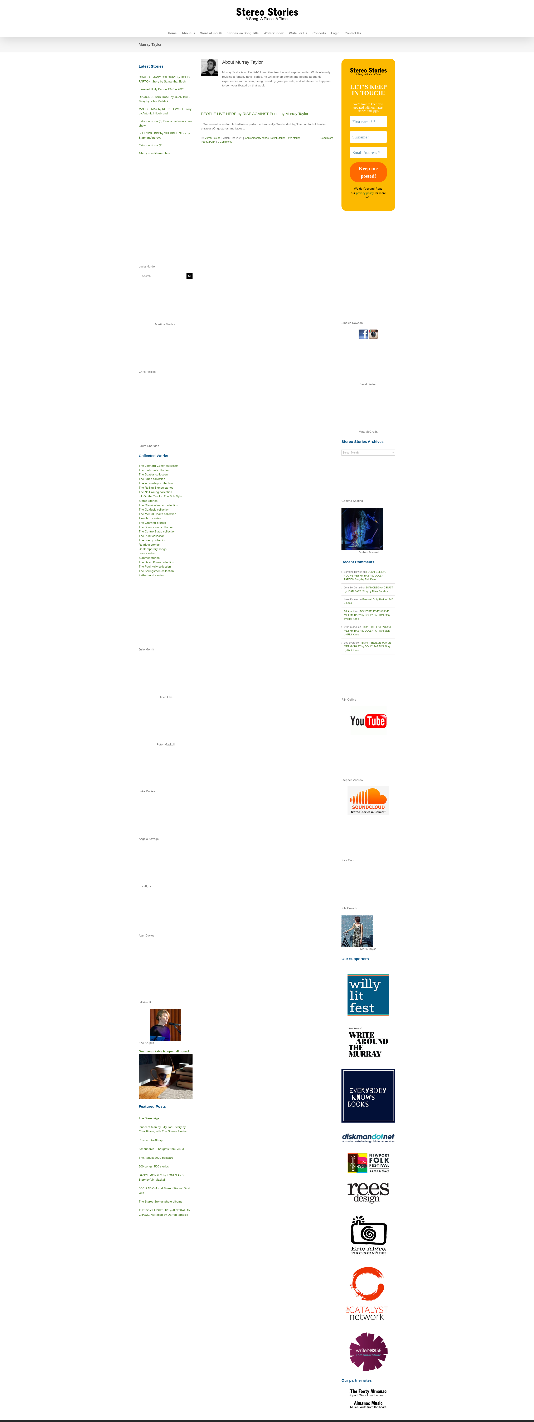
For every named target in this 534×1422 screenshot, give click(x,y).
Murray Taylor (212, 138)
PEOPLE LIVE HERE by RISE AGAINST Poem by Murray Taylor (254, 114)
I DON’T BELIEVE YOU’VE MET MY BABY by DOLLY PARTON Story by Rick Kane (365, 575)
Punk (212, 141)
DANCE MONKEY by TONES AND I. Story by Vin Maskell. (162, 1177)
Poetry (204, 141)
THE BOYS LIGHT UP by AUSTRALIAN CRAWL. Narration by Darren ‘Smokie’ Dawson (164, 1213)
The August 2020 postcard (156, 1157)
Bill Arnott (349, 611)
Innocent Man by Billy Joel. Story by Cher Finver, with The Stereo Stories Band (163, 1129)
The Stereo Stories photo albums (160, 1201)
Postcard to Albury (151, 1140)
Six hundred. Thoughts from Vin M (161, 1149)
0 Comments (225, 141)
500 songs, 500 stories (154, 1166)
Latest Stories (277, 138)
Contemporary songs (257, 138)
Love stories (293, 138)
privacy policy (365, 193)
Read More (326, 138)
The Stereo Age (149, 1118)
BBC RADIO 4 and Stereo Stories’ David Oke (165, 1190)
